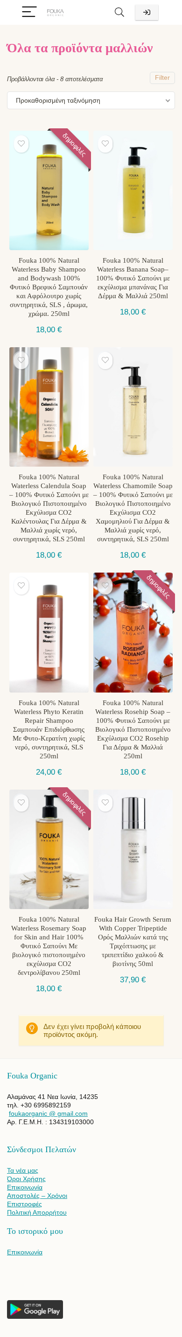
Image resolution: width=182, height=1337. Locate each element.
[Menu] (29, 12)
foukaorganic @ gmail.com (48, 1113)
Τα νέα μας (22, 1170)
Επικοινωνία (24, 1187)
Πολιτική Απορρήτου (37, 1212)
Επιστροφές (24, 1204)
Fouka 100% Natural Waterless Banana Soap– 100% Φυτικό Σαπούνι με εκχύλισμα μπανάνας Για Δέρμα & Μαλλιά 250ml (133, 278)
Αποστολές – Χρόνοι (37, 1195)
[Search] (119, 12)
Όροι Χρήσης (26, 1179)
